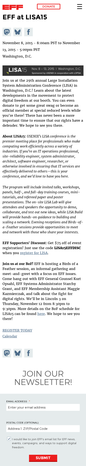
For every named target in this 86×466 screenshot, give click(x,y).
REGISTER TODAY (17, 330)
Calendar (10, 336)
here (41, 314)
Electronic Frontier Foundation (14, 7)
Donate (48, 6)
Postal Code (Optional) (22, 422)
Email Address (16, 401)
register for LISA (34, 253)
